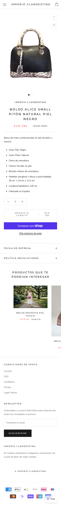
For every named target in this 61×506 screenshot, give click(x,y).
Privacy (7, 387)
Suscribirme (18, 433)
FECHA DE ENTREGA (17, 248)
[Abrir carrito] (56, 4)
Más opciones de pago (30, 233)
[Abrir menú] (4, 4)
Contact (8, 371)
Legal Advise (10, 392)
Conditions (9, 381)
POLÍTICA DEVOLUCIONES (21, 258)
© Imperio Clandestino (30, 471)
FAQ (6, 376)
